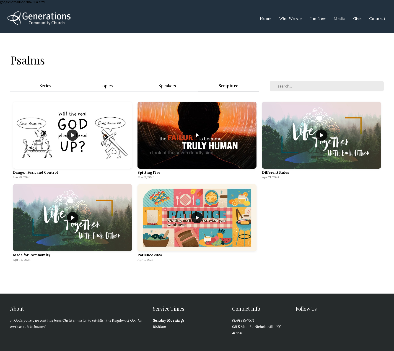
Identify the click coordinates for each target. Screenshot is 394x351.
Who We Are (291, 18)
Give (357, 18)
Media (339, 18)
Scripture (228, 85)
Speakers (167, 85)
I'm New (318, 18)
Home (265, 18)
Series (45, 85)
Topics (106, 85)
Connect (377, 18)
